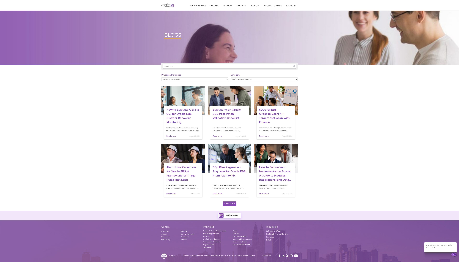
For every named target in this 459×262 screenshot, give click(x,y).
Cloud (235, 231)
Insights (184, 231)
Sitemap (252, 256)
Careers (164, 234)
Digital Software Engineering (214, 231)
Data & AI (207, 236)
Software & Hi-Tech (273, 231)
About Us (165, 231)
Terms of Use (232, 256)
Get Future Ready (187, 234)
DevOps (236, 234)
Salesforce (207, 247)
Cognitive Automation (212, 242)
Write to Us (232, 215)
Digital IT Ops (208, 245)
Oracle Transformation (241, 245)
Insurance (270, 237)
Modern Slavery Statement (193, 256)
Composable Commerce (242, 239)
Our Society (165, 240)
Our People (185, 237)
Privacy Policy (243, 256)
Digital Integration (240, 236)
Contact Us (266, 256)
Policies (184, 240)
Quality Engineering (211, 234)
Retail (268, 240)
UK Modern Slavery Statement (215, 256)
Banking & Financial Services (277, 234)
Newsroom (165, 237)
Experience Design (240, 242)
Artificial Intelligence (211, 239)
